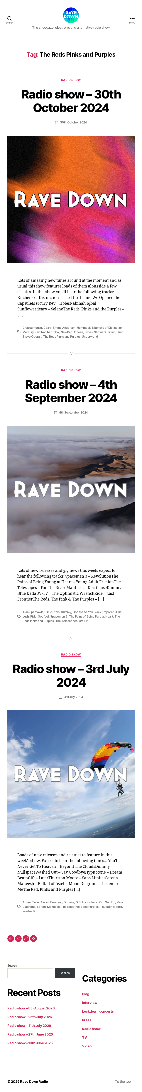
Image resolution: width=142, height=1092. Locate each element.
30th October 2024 (73, 122)
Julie (118, 612)
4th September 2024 (73, 412)
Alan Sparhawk (33, 612)
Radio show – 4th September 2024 (71, 391)
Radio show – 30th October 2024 (71, 101)
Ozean (78, 332)
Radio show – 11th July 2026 (29, 1026)
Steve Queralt (32, 336)
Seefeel (43, 616)
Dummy (66, 612)
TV (84, 1037)
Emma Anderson (64, 328)
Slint (120, 332)
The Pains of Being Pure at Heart (91, 616)
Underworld (90, 336)
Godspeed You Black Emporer (93, 612)
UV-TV (83, 621)
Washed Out (31, 911)
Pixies (88, 332)
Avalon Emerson (51, 902)
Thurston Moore (111, 907)
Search (11, 965)
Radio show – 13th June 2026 (30, 1043)
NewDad (66, 332)
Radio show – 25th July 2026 (29, 1017)
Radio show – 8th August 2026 (31, 1008)
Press (86, 1020)
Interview (89, 1003)
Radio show (71, 80)
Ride (33, 616)
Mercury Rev (31, 332)
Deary (47, 328)
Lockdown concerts (98, 1011)
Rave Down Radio (34, 1081)
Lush (26, 616)
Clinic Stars (52, 612)
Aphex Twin (31, 902)
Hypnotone (89, 902)
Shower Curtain (104, 332)
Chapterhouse (32, 328)
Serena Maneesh (48, 907)
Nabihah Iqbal (50, 332)
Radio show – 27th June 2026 (30, 1034)
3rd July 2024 (73, 697)
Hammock (84, 328)
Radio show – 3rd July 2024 (71, 675)
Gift (78, 902)
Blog (85, 994)
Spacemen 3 (58, 616)
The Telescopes (66, 621)
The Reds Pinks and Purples (61, 336)
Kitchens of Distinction (107, 328)
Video (87, 1046)
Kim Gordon (107, 902)
